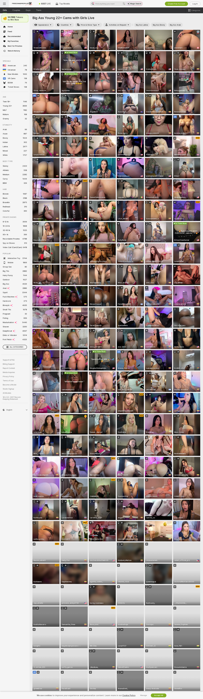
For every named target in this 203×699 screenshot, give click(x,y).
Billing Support (9, 364)
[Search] (124, 4)
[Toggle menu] (4, 3)
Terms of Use (8, 381)
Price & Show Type (89, 25)
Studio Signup (8, 389)
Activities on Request (117, 25)
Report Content (9, 368)
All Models (7, 393)
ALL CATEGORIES (16, 347)
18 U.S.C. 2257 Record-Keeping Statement (12, 398)
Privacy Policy (8, 376)
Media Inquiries (9, 372)
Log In (195, 4)
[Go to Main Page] (22, 3)
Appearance (43, 25)
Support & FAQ (9, 360)
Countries (65, 25)
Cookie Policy (128, 695)
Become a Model (9, 385)
